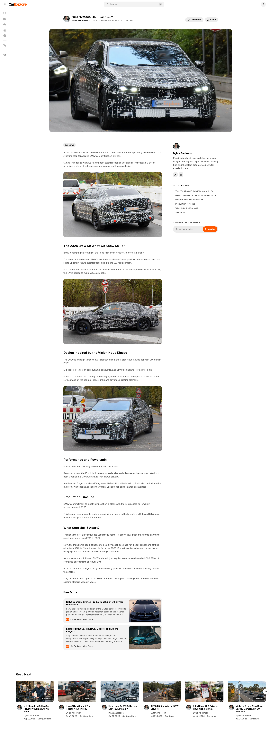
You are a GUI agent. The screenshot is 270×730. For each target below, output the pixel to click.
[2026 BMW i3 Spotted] (158, 175)
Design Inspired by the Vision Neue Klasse (195, 195)
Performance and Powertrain (189, 200)
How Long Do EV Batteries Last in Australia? (122, 707)
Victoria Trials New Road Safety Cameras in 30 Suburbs (249, 709)
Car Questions (44, 719)
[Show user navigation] (263, 4)
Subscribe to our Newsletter (187, 222)
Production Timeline (185, 204)
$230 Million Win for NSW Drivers (164, 707)
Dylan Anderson (82, 20)
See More (180, 212)
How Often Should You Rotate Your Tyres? (78, 707)
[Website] (181, 174)
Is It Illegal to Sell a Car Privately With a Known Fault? (36, 709)
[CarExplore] (17, 4)
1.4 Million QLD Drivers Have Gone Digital (205, 707)
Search (113, 4)
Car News (69, 145)
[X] (175, 174)
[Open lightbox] (158, 282)
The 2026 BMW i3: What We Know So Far (194, 191)
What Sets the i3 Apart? (186, 208)
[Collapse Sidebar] (4, 4)
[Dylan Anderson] (66, 19)
